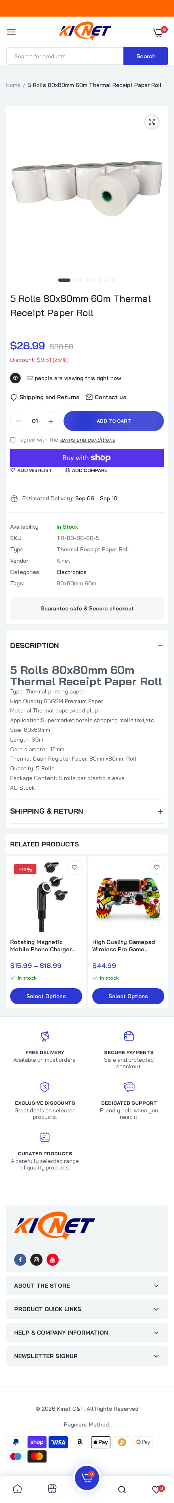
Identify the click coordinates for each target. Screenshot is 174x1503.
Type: (17, 549)
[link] (75, 867)
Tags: (17, 583)
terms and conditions (87, 439)
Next (158, 933)
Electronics (72, 572)
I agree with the (66, 439)
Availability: (25, 526)
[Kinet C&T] (85, 33)
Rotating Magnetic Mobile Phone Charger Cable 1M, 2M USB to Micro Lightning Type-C (43, 945)
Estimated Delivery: (47, 498)
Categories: (25, 572)
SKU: (16, 538)
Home (13, 85)
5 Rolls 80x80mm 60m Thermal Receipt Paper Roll (80, 305)
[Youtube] (53, 1260)
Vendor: (20, 560)
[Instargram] (36, 1260)
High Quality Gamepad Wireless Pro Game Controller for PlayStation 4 (123, 945)
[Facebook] (20, 1260)
